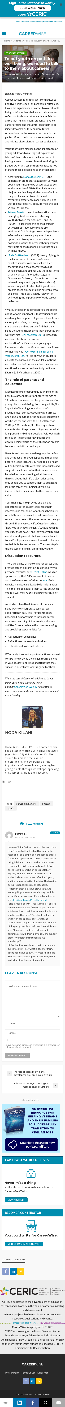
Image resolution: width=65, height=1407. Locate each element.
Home (7, 40)
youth (51, 78)
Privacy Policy (12, 1372)
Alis (45, 580)
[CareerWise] (32, 1364)
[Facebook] (32, 1402)
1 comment (9, 78)
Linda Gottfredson (18, 255)
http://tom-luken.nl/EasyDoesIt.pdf (29, 900)
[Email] (58, 1402)
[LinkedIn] (19, 1402)
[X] (45, 1402)
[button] (32, 9)
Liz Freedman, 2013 (32, 334)
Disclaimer (42, 1372)
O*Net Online (39, 571)
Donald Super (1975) (35, 176)
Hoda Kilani (14, 74)
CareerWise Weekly (25, 686)
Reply (55, 833)
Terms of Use (28, 1372)
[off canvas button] (4, 33)
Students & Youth (15, 53)
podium (42, 78)
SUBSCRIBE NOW (32, 8)
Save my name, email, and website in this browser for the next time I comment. (33, 1046)
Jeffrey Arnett (16, 212)
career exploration (28, 78)
